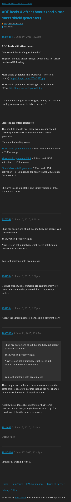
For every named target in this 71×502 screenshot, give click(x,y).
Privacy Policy (9, 490)
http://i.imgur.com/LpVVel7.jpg (26, 88)
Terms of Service (56, 484)
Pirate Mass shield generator (17, 168)
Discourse (20, 497)
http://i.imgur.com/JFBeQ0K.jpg (28, 78)
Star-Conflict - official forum (17, 3)
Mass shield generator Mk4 (16, 148)
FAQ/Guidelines (34, 484)
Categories (17, 484)
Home (5, 484)
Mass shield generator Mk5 (16, 158)
